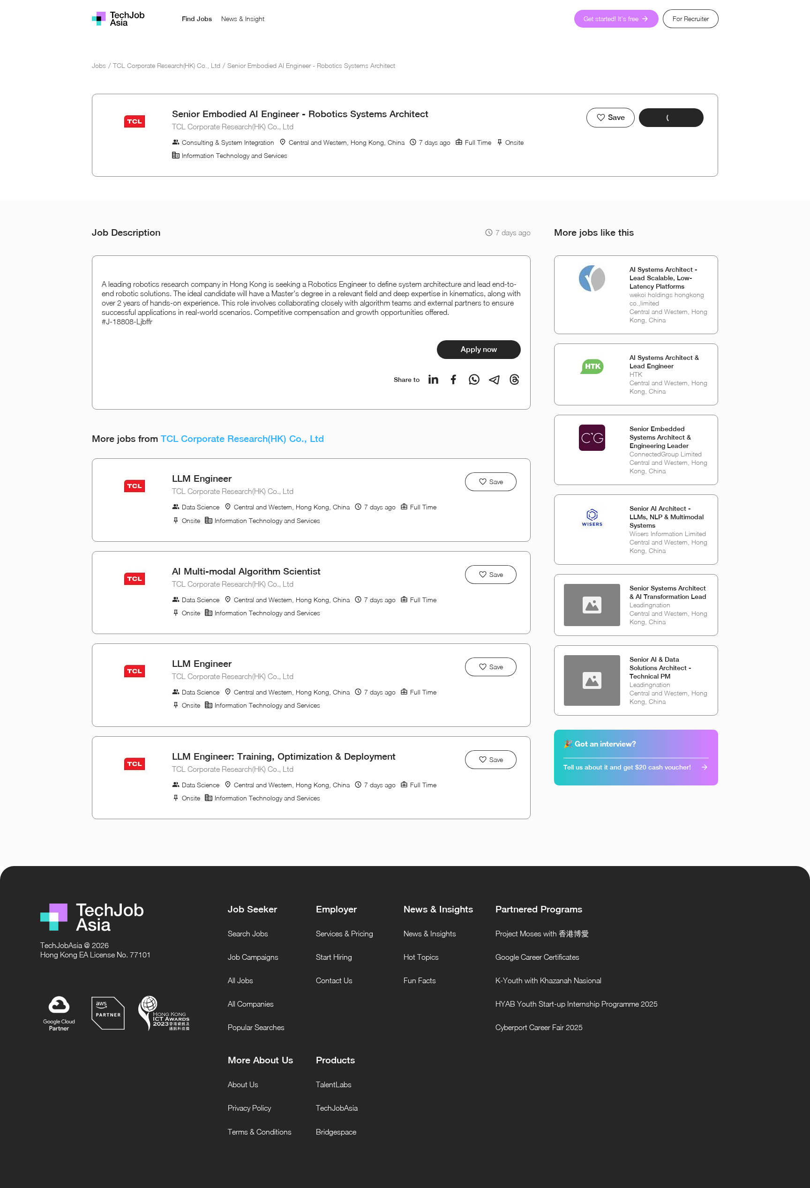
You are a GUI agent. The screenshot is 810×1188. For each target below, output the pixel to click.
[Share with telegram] (494, 379)
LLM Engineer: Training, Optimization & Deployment (284, 756)
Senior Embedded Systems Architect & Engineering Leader (660, 437)
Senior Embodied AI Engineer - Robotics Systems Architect (311, 65)
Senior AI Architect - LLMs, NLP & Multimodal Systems (667, 517)
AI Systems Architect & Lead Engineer (664, 362)
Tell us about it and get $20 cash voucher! (627, 767)
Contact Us (334, 980)
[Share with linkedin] (433, 379)
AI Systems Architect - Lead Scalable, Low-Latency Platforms (663, 278)
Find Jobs (197, 18)
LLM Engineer (202, 478)
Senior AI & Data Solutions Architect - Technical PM (660, 668)
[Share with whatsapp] (474, 379)
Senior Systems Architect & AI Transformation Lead (668, 592)
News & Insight (242, 18)
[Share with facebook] (453, 379)
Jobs (99, 65)
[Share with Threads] (514, 379)
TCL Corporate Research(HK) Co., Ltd (166, 65)
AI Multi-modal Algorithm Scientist (246, 571)
